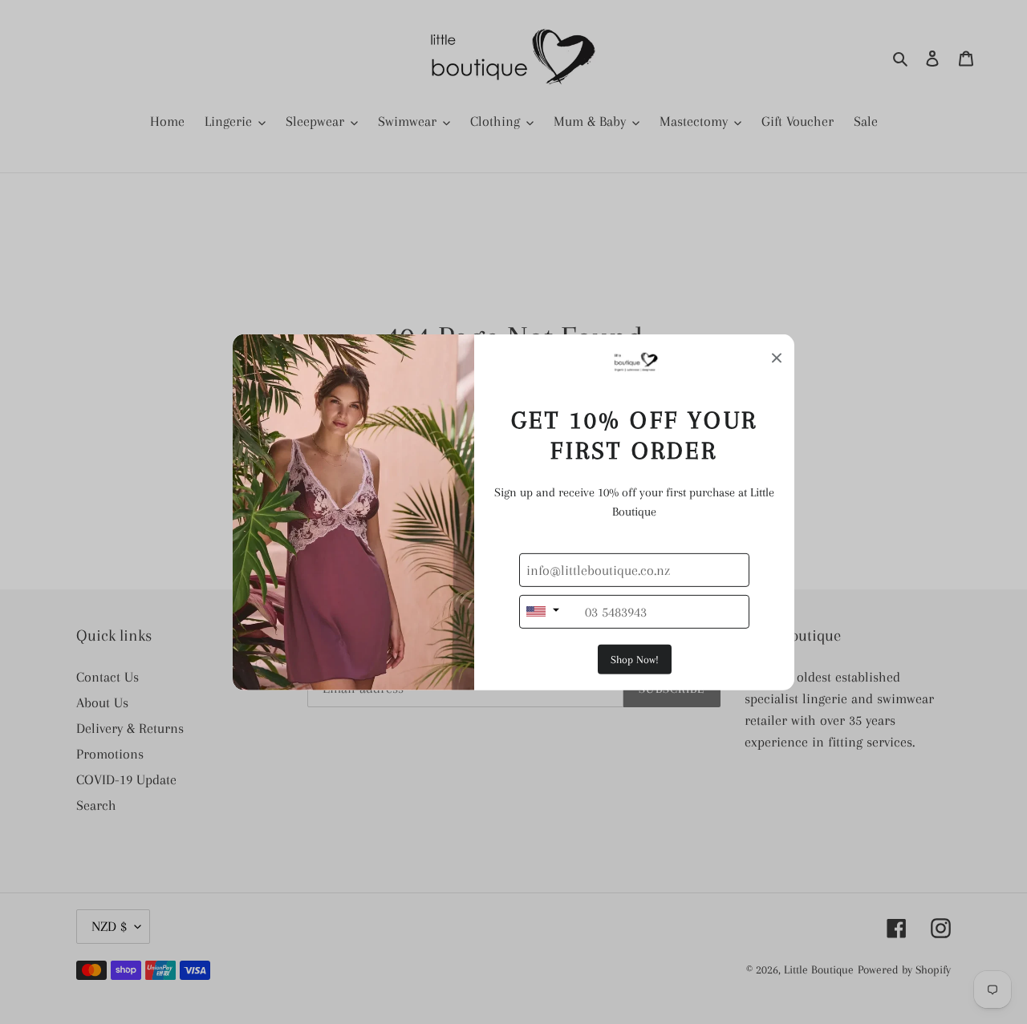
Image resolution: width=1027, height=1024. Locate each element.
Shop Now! (635, 660)
